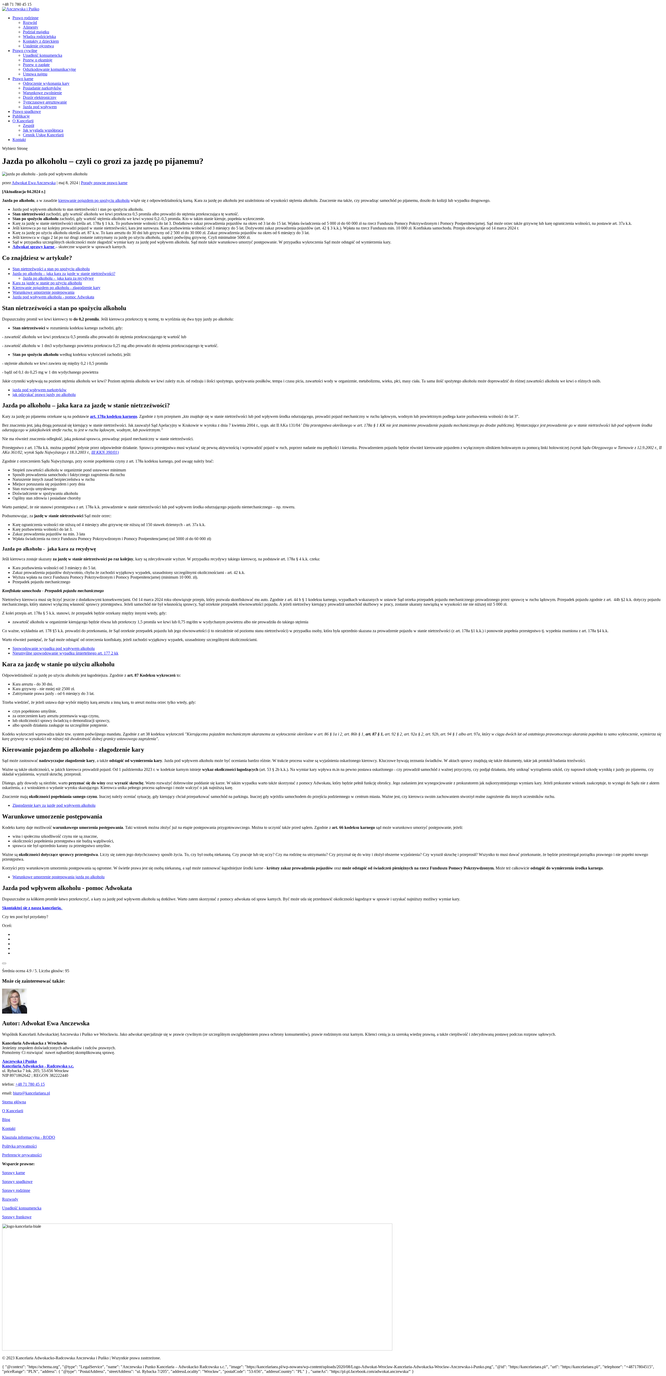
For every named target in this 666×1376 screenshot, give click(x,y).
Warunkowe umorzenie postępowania (43, 292)
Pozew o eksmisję (37, 60)
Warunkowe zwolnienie (42, 93)
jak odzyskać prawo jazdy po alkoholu (44, 394)
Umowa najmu (35, 74)
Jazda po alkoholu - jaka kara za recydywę (58, 278)
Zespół (28, 125)
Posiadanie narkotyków (42, 88)
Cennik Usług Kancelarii (43, 135)
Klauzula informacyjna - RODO (28, 1137)
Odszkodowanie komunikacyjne (49, 69)
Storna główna (14, 1102)
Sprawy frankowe (16, 1217)
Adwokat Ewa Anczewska (34, 183)
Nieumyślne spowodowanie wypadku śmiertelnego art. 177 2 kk (65, 653)
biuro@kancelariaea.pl (31, 1093)
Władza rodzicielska (39, 36)
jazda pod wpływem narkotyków (39, 390)
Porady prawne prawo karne (104, 183)
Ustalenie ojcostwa (38, 46)
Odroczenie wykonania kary (46, 83)
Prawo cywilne (24, 50)
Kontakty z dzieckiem (41, 41)
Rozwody (10, 1199)
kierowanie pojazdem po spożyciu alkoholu (94, 200)
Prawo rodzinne (25, 18)
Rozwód (30, 22)
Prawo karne (22, 78)
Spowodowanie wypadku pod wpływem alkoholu (53, 648)
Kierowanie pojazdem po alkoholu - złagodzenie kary (56, 287)
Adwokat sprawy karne (33, 247)
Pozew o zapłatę (36, 64)
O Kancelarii (23, 121)
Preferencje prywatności (22, 1155)
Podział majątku (36, 32)
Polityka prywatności (19, 1146)
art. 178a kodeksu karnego (113, 416)
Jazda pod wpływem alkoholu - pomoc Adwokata (53, 297)
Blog (6, 1119)
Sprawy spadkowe (17, 1181)
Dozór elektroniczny (39, 97)
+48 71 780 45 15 (30, 1084)
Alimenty (30, 27)
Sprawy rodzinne (16, 1190)
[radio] (338, 934)
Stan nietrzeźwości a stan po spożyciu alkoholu (51, 269)
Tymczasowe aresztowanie (45, 102)
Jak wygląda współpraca (43, 130)
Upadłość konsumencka (42, 55)
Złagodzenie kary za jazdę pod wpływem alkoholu (53, 805)
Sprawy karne (13, 1172)
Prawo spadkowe (26, 111)
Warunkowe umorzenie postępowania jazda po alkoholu (58, 877)
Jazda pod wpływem (40, 107)
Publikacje (21, 116)
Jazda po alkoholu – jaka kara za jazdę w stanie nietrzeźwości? (63, 273)
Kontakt (19, 139)
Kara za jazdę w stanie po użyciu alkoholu (47, 283)
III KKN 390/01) (105, 452)
